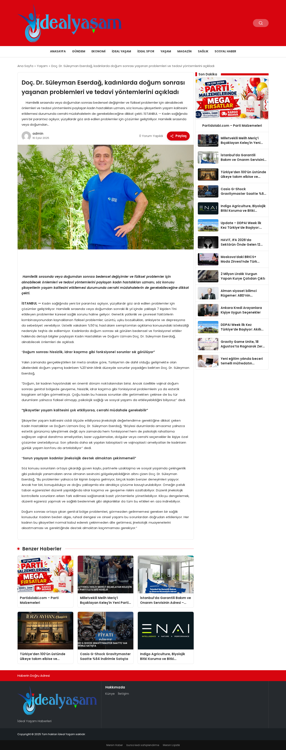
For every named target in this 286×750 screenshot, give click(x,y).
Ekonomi (98, 51)
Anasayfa (58, 51)
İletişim (123, 693)
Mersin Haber (114, 745)
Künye (110, 693)
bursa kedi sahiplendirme (142, 745)
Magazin (184, 51)
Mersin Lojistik (171, 745)
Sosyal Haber (225, 51)
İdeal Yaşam (121, 51)
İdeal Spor (145, 51)
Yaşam (166, 51)
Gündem (78, 51)
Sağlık (203, 51)
